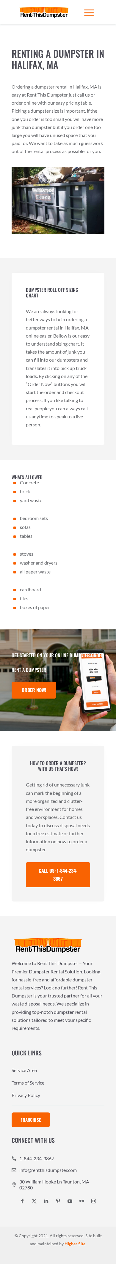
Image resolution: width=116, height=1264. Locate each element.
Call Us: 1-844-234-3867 (58, 874)
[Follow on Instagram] (93, 1201)
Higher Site (75, 1243)
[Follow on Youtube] (70, 1201)
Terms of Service (28, 1083)
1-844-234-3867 (36, 1158)
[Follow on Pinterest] (58, 1201)
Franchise (31, 1119)
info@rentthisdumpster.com (48, 1170)
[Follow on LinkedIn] (46, 1201)
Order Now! (34, 690)
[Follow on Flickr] (82, 1201)
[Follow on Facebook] (22, 1201)
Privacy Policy (26, 1095)
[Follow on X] (34, 1201)
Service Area (24, 1070)
